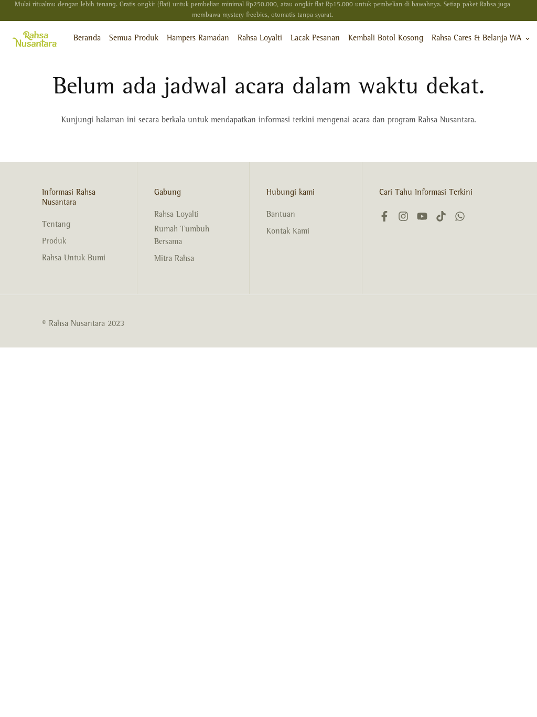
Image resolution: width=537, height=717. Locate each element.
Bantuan (280, 215)
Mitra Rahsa (174, 259)
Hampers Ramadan (198, 39)
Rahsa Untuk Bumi (73, 259)
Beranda (87, 39)
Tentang (56, 225)
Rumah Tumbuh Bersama (181, 236)
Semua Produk (133, 39)
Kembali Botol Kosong (385, 39)
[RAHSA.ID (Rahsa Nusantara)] (34, 39)
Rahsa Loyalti (260, 39)
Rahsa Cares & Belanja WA (476, 39)
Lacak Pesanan (315, 39)
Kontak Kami (287, 232)
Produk (54, 242)
